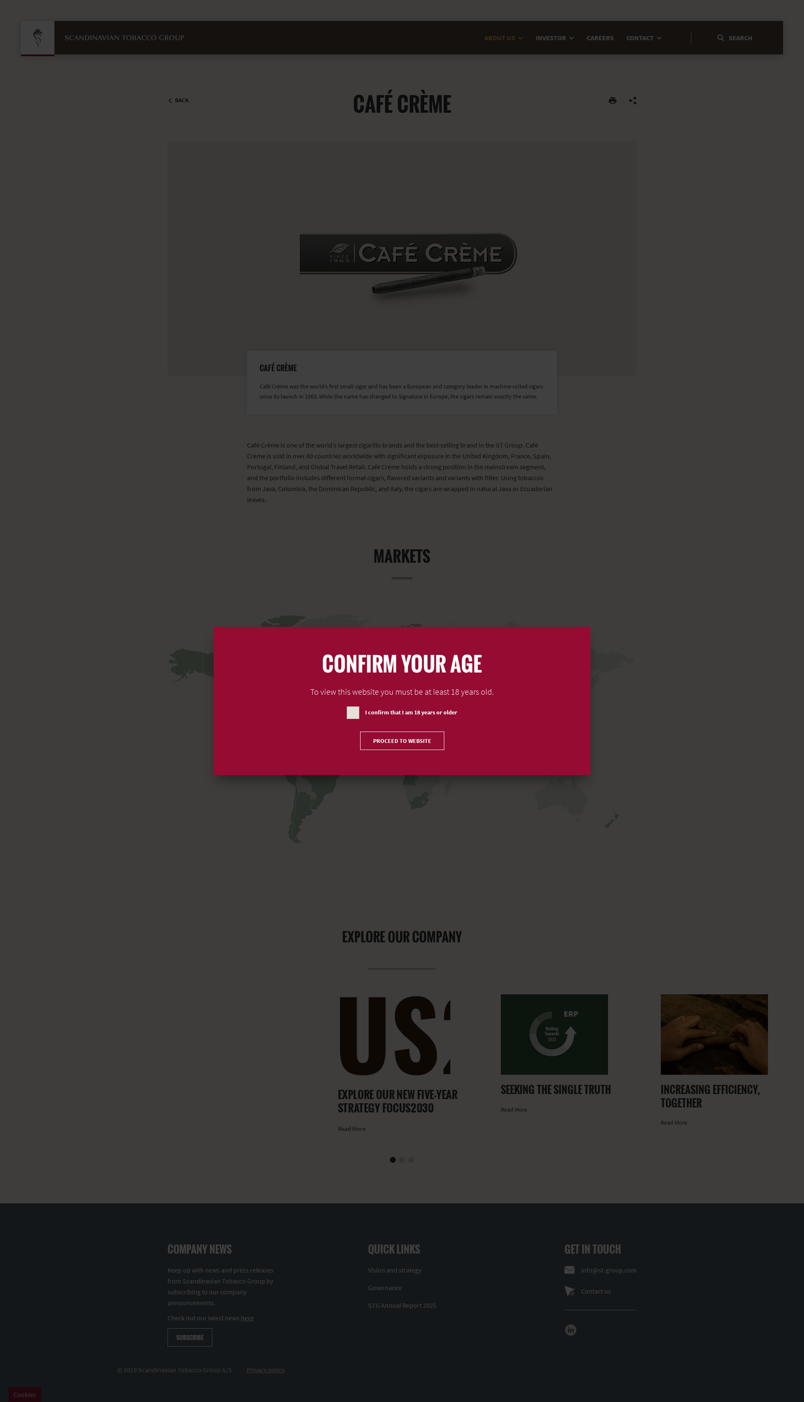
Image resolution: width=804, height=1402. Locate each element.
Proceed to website (402, 741)
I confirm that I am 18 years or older (411, 712)
